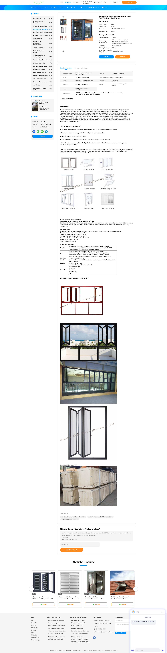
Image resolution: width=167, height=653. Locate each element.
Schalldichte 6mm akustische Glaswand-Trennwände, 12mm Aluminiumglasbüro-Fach (57, 631)
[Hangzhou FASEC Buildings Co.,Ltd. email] (33, 131)
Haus (32, 620)
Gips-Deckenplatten (42, 69)
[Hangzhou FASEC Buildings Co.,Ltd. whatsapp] (38, 131)
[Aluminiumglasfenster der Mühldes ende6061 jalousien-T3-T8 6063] (133, 583)
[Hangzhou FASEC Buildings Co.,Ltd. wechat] (42, 131)
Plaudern (129, 2)
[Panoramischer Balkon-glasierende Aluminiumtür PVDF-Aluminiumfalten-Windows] (82, 30)
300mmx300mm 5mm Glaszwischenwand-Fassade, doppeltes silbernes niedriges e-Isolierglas (79, 639)
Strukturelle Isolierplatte (42, 60)
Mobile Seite (34, 635)
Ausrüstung (42, 85)
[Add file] (132, 650)
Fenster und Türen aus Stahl (42, 88)
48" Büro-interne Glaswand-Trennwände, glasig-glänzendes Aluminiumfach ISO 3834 (57, 623)
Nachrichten (34, 627)
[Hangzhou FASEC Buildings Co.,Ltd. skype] (46, 131)
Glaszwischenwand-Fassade (42, 22)
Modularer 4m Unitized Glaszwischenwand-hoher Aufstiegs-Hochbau (78, 623)
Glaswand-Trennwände (42, 26)
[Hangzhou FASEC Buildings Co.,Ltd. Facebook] (94, 637)
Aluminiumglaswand (42, 18)
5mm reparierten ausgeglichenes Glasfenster (73, 517)
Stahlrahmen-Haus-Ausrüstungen (42, 56)
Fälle (32, 632)
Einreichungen (71, 550)
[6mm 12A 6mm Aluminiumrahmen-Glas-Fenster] (35, 108)
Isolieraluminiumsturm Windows (69, 519)
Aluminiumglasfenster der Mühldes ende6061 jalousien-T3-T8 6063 (132, 599)
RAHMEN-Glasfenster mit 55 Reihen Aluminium (100, 517)
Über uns (33, 625)
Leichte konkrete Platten (42, 75)
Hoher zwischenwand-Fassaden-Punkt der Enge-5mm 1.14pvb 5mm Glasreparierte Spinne (80, 631)
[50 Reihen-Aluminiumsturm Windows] (35, 103)
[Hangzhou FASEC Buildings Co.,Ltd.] (38, 3)
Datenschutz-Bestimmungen (35, 639)
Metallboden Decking (42, 63)
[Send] (162, 650)
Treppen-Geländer (42, 47)
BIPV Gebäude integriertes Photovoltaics (42, 43)
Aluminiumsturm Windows (42, 29)
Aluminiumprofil (42, 38)
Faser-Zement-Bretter (42, 72)
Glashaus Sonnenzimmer (42, 82)
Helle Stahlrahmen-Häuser (42, 51)
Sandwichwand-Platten (42, 66)
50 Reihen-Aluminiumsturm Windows (43, 102)
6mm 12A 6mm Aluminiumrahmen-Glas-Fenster (44, 108)
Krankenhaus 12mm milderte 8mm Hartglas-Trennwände (56, 638)
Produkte (33, 623)
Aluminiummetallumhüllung (42, 32)
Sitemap (33, 630)
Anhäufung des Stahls (42, 78)
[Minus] (163, 612)
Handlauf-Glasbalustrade (42, 35)
